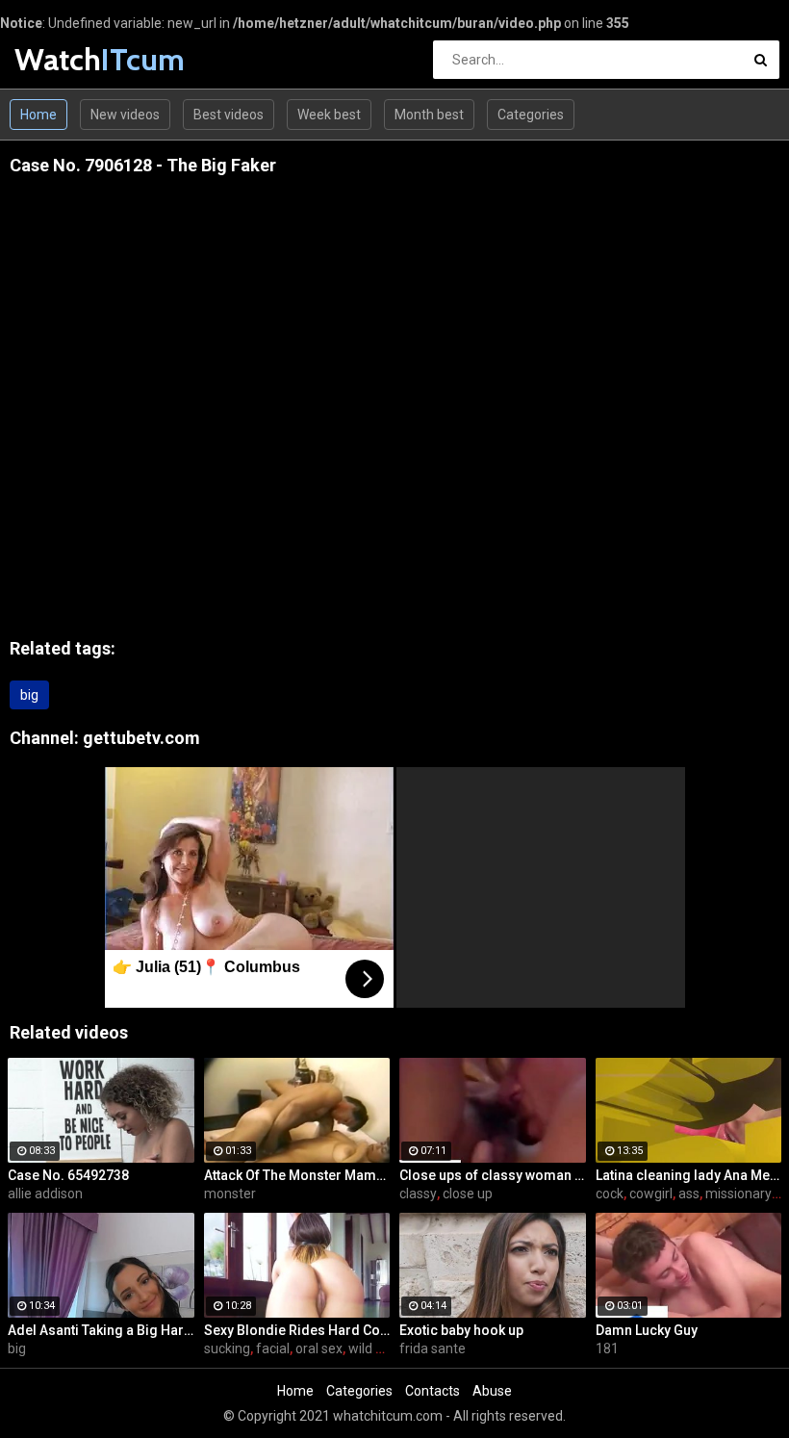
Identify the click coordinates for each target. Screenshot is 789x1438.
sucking (227, 1348)
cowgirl (651, 1193)
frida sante (432, 1348)
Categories (530, 114)
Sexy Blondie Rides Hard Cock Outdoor (297, 1330)
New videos (125, 114)
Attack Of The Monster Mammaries (297, 1175)
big (29, 695)
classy (418, 1193)
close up (468, 1193)
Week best (329, 114)
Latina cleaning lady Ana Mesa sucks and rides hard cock (689, 1175)
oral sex (319, 1348)
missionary (738, 1193)
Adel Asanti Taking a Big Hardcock (101, 1330)
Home (38, 114)
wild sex (372, 1348)
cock (610, 1193)
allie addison (45, 1193)
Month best (429, 114)
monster (230, 1193)
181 (607, 1348)
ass (689, 1193)
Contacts (432, 1391)
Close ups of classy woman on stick (492, 1175)
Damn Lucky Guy (647, 1330)
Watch (64, 59)
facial (273, 1348)
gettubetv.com (141, 738)
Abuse (492, 1391)
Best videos (228, 114)
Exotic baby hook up (461, 1330)
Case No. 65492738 (68, 1175)
